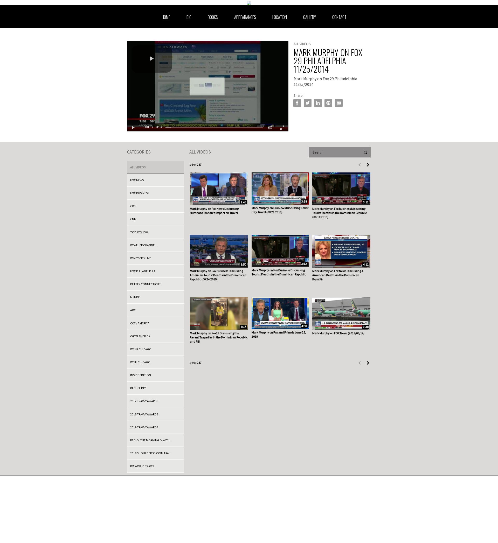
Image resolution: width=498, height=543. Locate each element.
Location (279, 17)
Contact (339, 17)
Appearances (245, 17)
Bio (188, 17)
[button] (152, 59)
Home (166, 17)
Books (213, 17)
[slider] (214, 127)
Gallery (309, 17)
